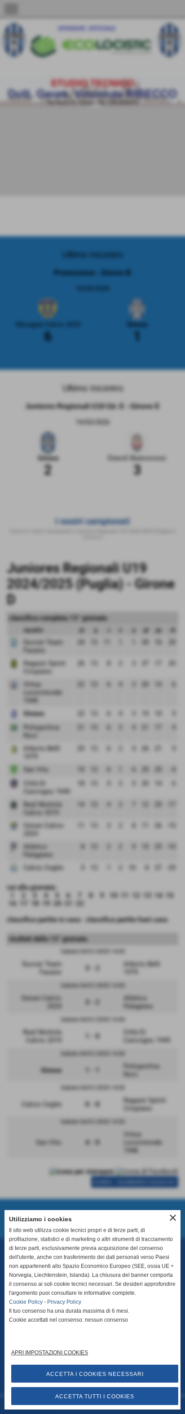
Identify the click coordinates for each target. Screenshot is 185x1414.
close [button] (172, 1217)
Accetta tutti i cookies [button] (94, 1396)
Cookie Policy (26, 1302)
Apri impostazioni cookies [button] (49, 1352)
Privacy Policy (64, 1302)
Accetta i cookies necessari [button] (95, 1374)
